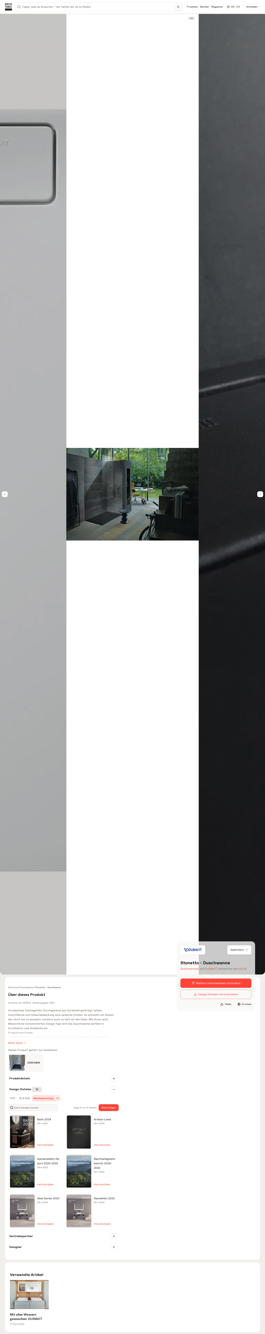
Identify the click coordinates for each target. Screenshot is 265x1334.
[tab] (12, 1098)
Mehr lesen (15, 1043)
